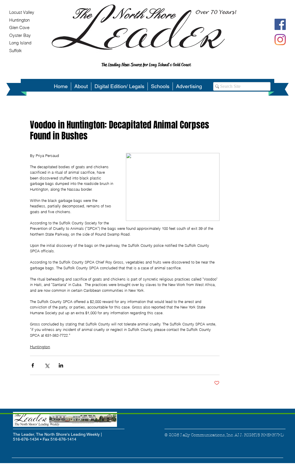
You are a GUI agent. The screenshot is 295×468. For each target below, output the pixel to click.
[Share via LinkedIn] (61, 365)
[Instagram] (280, 39)
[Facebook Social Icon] (280, 24)
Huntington (40, 346)
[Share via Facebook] (32, 365)
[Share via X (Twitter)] (47, 365)
